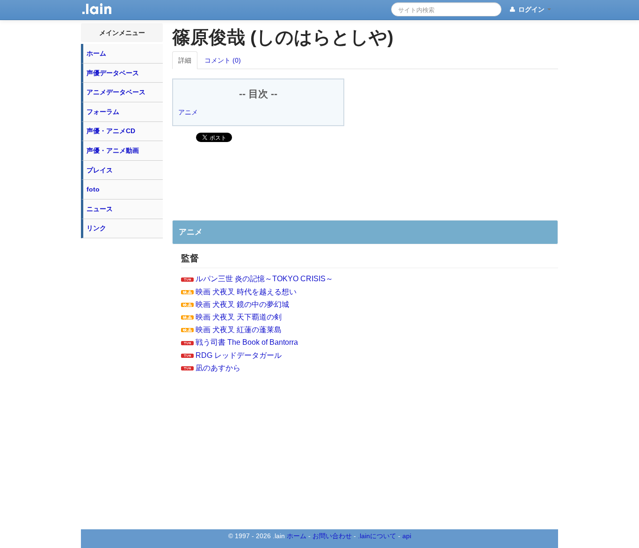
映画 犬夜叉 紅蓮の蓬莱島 (239, 330)
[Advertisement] (122, 383)
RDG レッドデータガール (239, 355)
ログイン (531, 9)
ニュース (100, 209)
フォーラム (103, 111)
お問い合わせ (332, 536)
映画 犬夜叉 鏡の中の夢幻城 (242, 304)
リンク (96, 228)
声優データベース (113, 73)
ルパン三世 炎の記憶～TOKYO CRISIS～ (264, 279)
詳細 (184, 60)
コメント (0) (222, 60)
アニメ (188, 112)
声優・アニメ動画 (113, 150)
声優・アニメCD (111, 131)
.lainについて (377, 536)
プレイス (100, 170)
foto (93, 189)
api (406, 536)
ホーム (96, 53)
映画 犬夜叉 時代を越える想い (246, 292)
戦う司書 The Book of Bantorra (247, 342)
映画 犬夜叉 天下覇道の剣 (239, 317)
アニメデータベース (116, 92)
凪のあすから (218, 368)
